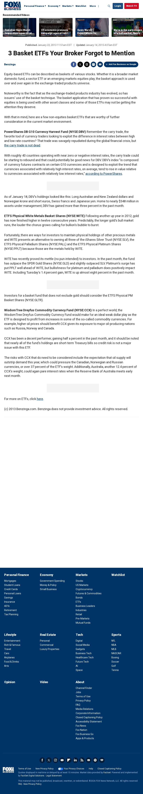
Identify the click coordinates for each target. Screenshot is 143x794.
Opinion (9, 682)
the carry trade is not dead (22, 145)
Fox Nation (81, 730)
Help (91, 768)
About (80, 682)
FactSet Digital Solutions (32, 775)
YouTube (62, 760)
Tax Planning (11, 614)
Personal (45, 640)
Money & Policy (48, 585)
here (40, 399)
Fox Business (12, 5)
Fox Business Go (84, 734)
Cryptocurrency (84, 589)
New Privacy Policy (45, 768)
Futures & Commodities (88, 593)
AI (77, 665)
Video (44, 682)
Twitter (80, 64)
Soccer (115, 661)
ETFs (78, 601)
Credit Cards (11, 589)
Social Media (83, 645)
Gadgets (80, 649)
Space (79, 670)
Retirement (10, 610)
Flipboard (69, 760)
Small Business (48, 589)
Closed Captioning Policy (89, 717)
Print (93, 64)
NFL (113, 640)
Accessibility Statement (89, 721)
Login (118, 6)
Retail (79, 614)
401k (7, 606)
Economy (53, 6)
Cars (6, 653)
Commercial (46, 645)
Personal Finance (34, 6)
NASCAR (116, 653)
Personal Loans (12, 593)
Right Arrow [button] (136, 27)
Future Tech (82, 661)
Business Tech (84, 653)
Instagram (55, 760)
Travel (7, 649)
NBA (113, 645)
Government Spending (52, 580)
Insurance (9, 601)
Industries (81, 610)
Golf (113, 665)
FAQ (78, 704)
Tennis (115, 670)
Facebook (73, 64)
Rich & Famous (12, 645)
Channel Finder (84, 688)
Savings (8, 597)
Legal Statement (54, 775)
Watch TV (131, 6)
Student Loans (12, 585)
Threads (87, 64)
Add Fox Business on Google (122, 64)
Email (100, 64)
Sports (116, 635)
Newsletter (88, 760)
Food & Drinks (11, 661)
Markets (67, 6)
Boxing (115, 657)
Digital (79, 640)
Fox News (81, 725)
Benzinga (10, 64)
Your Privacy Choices (74, 768)
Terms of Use (83, 696)
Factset (107, 772)
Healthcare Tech (85, 657)
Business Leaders (85, 606)
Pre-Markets (82, 618)
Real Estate (48, 635)
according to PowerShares (103, 173)
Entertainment (12, 640)
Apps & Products (85, 738)
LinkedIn (75, 760)
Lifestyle (10, 635)
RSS (82, 760)
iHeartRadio (102, 760)
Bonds (79, 597)
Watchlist (81, 6)
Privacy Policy (83, 700)
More (93, 6)
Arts (6, 665)
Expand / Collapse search (109, 6)
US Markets (82, 585)
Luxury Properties (49, 649)
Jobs (78, 692)
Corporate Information (88, 713)
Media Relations (84, 709)
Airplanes (9, 657)
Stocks (79, 580)
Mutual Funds (83, 622)
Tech (79, 635)
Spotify (95, 760)
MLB (113, 649)
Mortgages (10, 580)
